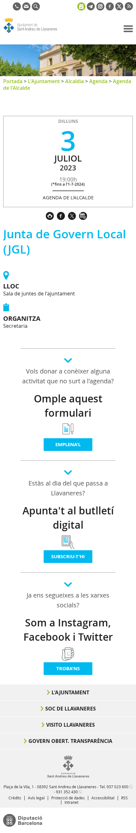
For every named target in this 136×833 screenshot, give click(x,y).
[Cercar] (36, 8)
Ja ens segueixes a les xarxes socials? (68, 600)
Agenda (98, 81)
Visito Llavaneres (70, 724)
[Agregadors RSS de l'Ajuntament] (129, 8)
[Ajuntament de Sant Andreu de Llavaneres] (68, 776)
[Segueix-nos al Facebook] (110, 8)
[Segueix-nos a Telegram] (91, 8)
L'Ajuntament (44, 81)
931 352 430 (67, 791)
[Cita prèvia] (81, 5)
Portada (12, 81)
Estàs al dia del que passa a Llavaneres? (68, 488)
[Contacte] (26, 8)
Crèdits (15, 797)
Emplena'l (68, 444)
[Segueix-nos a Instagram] (100, 8)
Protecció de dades (68, 797)
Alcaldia (74, 81)
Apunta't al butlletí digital (68, 518)
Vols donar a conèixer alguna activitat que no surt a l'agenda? (68, 376)
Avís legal (36, 797)
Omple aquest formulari (68, 406)
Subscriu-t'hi (68, 556)
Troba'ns (68, 668)
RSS (124, 797)
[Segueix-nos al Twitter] (119, 8)
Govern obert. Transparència (70, 740)
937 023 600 (117, 786)
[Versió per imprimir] (51, 215)
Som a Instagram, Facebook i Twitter (68, 630)
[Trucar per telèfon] (17, 8)
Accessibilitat (102, 797)
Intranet (71, 802)
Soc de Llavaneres (70, 708)
